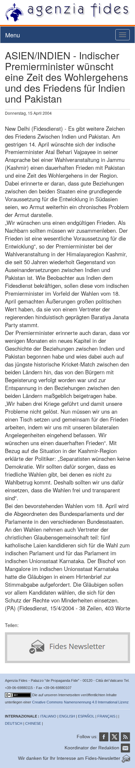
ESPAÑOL (86, 716)
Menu (12, 34)
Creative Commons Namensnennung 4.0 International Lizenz (80, 702)
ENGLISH (67, 716)
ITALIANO (48, 716)
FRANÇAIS (106, 716)
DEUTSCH (13, 723)
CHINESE (33, 723)
